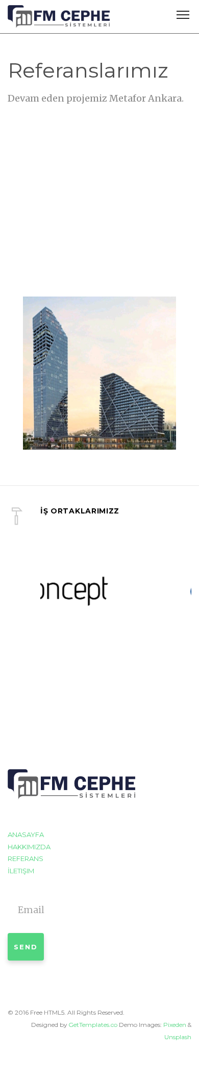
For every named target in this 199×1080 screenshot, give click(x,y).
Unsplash (177, 1037)
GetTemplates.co (92, 1024)
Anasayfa (26, 834)
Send (26, 947)
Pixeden (174, 1024)
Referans (25, 858)
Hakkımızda (29, 847)
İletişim (21, 871)
